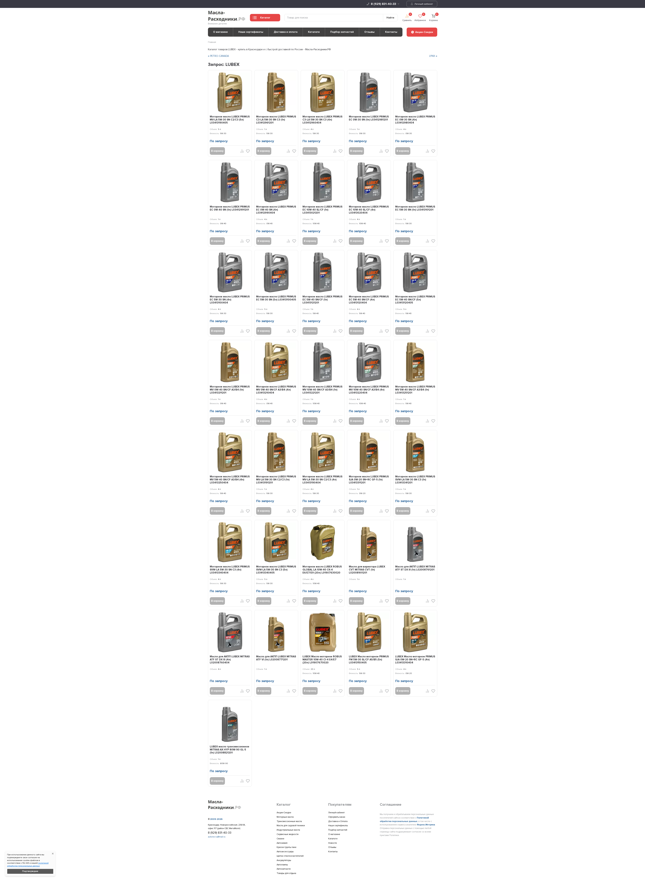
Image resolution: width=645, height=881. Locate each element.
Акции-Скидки (284, 812)
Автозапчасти (284, 869)
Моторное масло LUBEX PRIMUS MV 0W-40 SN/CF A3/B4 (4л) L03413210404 (276, 389)
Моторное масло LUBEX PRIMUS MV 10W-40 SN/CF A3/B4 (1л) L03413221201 (322, 389)
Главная (212, 42)
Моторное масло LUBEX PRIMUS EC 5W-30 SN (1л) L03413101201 (415, 208)
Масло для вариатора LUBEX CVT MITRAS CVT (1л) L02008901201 (367, 569)
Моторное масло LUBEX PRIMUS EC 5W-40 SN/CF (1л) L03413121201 (322, 299)
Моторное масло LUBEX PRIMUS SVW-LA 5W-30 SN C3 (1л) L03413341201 (415, 479)
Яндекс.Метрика (426, 824)
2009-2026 (216, 819)
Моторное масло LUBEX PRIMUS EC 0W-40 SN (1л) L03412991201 (230, 208)
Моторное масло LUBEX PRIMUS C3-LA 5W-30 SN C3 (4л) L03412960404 (322, 119)
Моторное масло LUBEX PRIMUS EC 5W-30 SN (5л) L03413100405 (276, 298)
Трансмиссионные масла (289, 821)
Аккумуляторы (284, 860)
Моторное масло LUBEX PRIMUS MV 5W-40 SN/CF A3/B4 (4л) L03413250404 (230, 479)
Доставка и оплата (285, 31)
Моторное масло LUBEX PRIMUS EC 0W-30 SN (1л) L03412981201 (369, 118)
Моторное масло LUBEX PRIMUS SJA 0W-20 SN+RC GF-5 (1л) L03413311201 (369, 479)
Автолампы (282, 864)
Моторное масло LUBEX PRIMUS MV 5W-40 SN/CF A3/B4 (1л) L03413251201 (415, 389)
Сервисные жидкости (287, 834)
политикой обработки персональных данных (28, 864)
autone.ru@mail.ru (216, 836)
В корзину (217, 150)
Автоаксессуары (285, 851)
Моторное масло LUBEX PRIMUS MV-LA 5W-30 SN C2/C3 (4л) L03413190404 (322, 479)
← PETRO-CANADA (218, 55)
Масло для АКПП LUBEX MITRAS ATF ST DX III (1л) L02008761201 (415, 568)
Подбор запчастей (342, 31)
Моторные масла (285, 817)
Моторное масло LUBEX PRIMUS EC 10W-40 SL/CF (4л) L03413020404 (369, 209)
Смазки (280, 838)
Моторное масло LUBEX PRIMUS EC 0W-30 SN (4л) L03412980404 (415, 119)
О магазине (220, 31)
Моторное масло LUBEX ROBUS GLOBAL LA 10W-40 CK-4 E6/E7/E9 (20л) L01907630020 (322, 569)
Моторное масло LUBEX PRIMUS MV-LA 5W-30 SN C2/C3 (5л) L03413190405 (230, 119)
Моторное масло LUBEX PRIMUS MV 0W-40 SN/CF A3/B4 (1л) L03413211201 (230, 389)
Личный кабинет (423, 4)
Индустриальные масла (288, 830)
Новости (332, 843)
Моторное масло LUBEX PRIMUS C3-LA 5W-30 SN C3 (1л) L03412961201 (276, 119)
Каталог (265, 17)
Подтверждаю (30, 871)
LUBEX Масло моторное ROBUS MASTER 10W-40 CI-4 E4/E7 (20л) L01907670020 (322, 659)
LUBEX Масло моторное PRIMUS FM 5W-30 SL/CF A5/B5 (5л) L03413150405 (369, 659)
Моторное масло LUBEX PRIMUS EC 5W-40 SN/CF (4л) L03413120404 (369, 299)
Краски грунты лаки (286, 847)
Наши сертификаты (250, 31)
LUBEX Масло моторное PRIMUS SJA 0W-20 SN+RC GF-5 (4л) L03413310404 (415, 659)
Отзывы (369, 31)
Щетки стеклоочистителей (290, 856)
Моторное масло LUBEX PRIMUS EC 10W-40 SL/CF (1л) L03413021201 (322, 209)
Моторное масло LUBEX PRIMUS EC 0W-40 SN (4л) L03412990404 (276, 209)
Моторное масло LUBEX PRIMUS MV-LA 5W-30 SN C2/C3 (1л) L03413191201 (276, 479)
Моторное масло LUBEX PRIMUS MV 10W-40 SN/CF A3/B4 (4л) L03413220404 (369, 389)
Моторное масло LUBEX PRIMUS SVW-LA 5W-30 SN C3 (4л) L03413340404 (230, 569)
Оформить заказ (336, 817)
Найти (390, 17)
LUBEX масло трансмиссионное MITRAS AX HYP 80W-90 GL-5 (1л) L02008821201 (229, 749)
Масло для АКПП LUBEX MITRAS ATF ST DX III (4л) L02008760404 (230, 659)
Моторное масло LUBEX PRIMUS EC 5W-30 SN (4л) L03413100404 (230, 299)
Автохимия (282, 843)
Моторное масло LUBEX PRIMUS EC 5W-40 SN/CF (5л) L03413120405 (415, 299)
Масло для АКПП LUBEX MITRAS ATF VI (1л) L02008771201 (276, 658)
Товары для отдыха (286, 873)
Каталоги (314, 31)
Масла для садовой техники (291, 825)
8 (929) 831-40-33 (383, 4)
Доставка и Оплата (338, 821)
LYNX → (433, 55)
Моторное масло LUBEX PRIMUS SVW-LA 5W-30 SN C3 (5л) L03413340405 (276, 569)
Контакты (391, 31)
